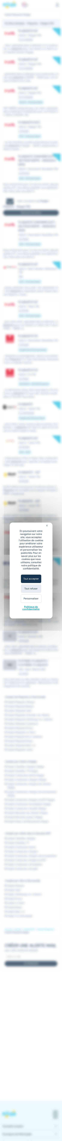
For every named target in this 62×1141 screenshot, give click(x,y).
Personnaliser (31, 598)
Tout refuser (31, 588)
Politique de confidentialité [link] (30, 608)
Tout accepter (31, 578)
